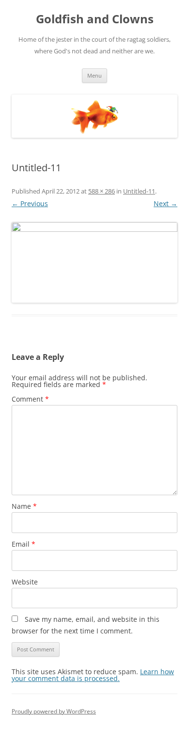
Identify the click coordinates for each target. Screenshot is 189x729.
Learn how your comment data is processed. (93, 675)
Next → (165, 203)
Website (25, 581)
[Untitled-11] (94, 262)
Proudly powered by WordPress (54, 711)
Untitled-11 (139, 191)
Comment (30, 399)
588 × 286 (101, 191)
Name (24, 506)
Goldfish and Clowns (95, 19)
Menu (94, 75)
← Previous (30, 203)
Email (23, 544)
